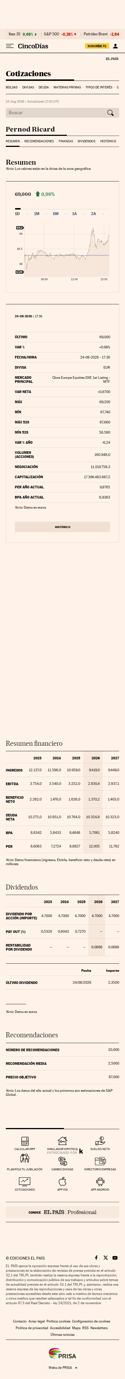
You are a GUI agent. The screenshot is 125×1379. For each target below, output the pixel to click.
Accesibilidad (60, 1328)
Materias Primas (67, 87)
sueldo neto (100, 1149)
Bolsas (12, 87)
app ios (62, 1189)
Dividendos (86, 141)
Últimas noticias (62, 1334)
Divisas (28, 87)
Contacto (20, 1321)
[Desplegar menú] (10, 46)
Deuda (44, 87)
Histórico (108, 141)
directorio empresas (100, 1169)
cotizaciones (25, 1189)
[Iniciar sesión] (115, 46)
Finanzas (66, 141)
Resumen (13, 141)
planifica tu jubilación (24, 1169)
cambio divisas (62, 1169)
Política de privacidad (32, 1328)
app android (100, 1189)
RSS (85, 1328)
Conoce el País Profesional (62, 1212)
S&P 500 (51, 34)
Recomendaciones (39, 141)
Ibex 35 (14, 34)
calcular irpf (25, 1149)
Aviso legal (36, 1321)
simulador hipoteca (62, 1149)
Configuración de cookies (91, 1321)
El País (112, 58)
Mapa (76, 1328)
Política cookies (58, 1321)
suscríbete (97, 46)
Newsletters (99, 1328)
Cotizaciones (28, 74)
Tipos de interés (98, 87)
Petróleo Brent (96, 34)
